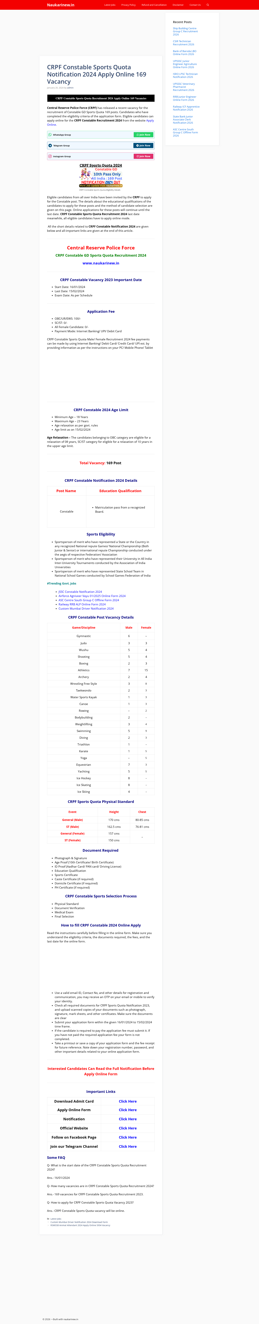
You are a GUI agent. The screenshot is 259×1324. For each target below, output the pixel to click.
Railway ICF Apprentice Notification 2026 (186, 108)
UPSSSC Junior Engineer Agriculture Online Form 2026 (185, 64)
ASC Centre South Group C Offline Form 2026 (185, 132)
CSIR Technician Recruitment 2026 (183, 42)
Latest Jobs (109, 4)
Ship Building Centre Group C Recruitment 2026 (185, 31)
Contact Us (195, 4)
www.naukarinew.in (101, 263)
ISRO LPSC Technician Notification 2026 (185, 75)
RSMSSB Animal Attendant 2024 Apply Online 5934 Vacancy (80, 1225)
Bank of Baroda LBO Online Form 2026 (184, 52)
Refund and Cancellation (154, 4)
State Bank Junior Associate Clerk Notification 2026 (183, 119)
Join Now (145, 134)
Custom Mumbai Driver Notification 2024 (86, 608)
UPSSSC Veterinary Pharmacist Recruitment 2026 (184, 87)
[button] (208, 5)
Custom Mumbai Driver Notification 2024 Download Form (79, 1222)
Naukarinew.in (60, 4)
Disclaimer (178, 4)
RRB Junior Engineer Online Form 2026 (184, 98)
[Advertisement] (101, 34)
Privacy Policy (128, 4)
